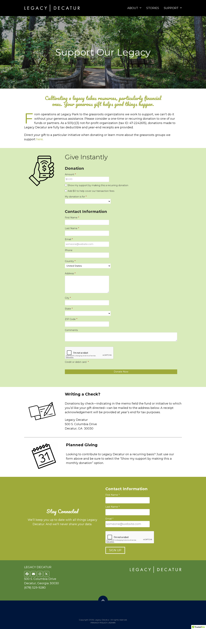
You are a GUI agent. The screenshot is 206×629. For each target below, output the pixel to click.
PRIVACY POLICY (99, 622)
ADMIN (112, 622)
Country (70, 261)
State (69, 308)
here (39, 139)
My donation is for (76, 196)
